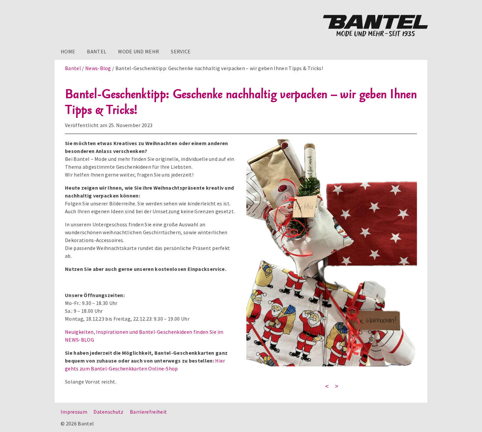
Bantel (96, 51)
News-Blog (98, 68)
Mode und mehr (138, 51)
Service (181, 51)
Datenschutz (108, 411)
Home (68, 51)
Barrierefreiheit (148, 411)
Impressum (74, 411)
